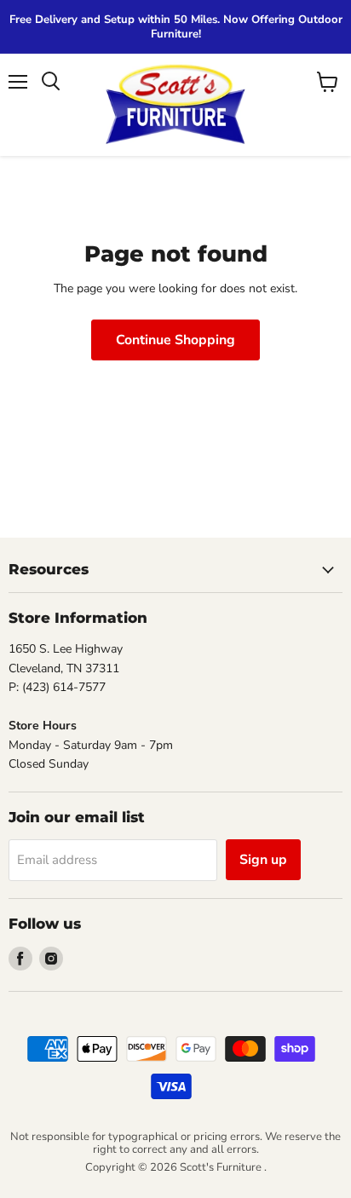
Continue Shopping (175, 340)
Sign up (263, 859)
